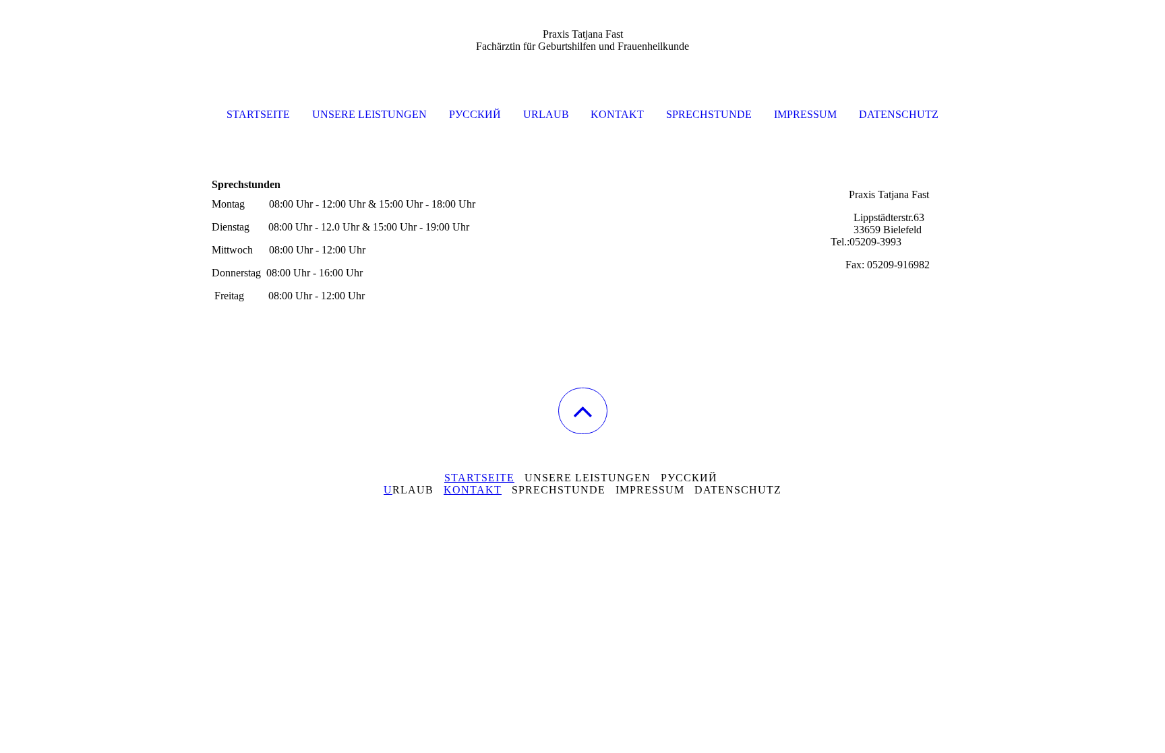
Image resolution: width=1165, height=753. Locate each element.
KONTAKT (473, 489)
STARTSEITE (479, 477)
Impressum (805, 114)
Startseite (258, 114)
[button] (582, 411)
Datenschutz (898, 114)
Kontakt (617, 114)
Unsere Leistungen (369, 114)
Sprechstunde (709, 114)
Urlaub (546, 114)
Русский (475, 114)
